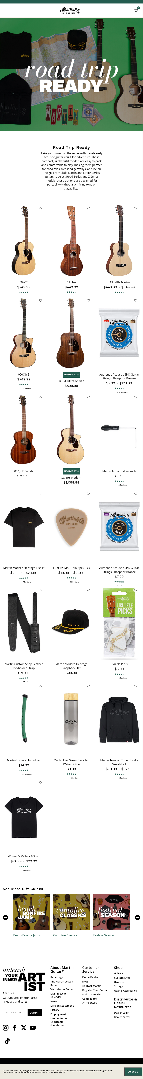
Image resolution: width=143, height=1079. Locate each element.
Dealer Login (121, 1012)
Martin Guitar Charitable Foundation (58, 1022)
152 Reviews (122, 392)
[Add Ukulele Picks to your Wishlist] (135, 589)
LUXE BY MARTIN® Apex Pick (71, 568)
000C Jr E (23, 374)
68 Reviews (122, 485)
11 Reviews (27, 774)
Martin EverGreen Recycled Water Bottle (71, 762)
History (54, 1009)
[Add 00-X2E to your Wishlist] (40, 208)
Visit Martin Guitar (61, 989)
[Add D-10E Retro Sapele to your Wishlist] (88, 300)
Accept (133, 1071)
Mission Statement (62, 1005)
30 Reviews (74, 582)
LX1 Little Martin (119, 282)
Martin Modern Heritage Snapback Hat (71, 666)
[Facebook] (14, 1027)
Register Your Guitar (94, 990)
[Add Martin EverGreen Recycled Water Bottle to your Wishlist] (88, 686)
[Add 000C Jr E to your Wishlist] (40, 300)
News (53, 1001)
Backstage (56, 977)
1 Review (27, 388)
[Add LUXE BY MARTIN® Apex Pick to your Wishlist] (88, 493)
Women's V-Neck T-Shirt (24, 856)
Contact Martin (91, 986)
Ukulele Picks (119, 664)
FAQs (85, 981)
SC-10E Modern (71, 478)
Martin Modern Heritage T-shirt (23, 568)
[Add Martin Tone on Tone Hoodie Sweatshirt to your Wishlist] (135, 686)
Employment (58, 1014)
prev (8, 917)
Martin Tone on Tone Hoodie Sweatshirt (119, 762)
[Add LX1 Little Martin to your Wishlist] (135, 208)
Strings (118, 986)
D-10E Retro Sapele (71, 381)
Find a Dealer (90, 977)
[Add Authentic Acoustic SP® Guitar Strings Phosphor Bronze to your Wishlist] (135, 300)
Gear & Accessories (125, 990)
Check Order (89, 1003)
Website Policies (92, 994)
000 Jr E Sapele (23, 471)
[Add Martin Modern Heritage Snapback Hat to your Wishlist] (88, 589)
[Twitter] (24, 1027)
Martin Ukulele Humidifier (24, 760)
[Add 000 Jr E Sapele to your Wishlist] (40, 397)
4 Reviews (27, 870)
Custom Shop (122, 977)
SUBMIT (35, 1012)
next (135, 917)
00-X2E (24, 282)
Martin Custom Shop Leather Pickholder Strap (24, 666)
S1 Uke (71, 282)
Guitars (118, 973)
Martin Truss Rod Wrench (119, 471)
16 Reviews (122, 778)
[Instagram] (5, 1027)
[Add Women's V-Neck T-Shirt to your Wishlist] (40, 782)
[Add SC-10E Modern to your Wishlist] (88, 397)
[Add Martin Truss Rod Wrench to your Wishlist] (135, 397)
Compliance (89, 998)
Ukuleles (119, 982)
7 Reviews (27, 582)
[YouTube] (33, 1027)
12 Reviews (122, 678)
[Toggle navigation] (6, 10)
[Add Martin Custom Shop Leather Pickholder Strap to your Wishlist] (40, 589)
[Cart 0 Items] (135, 12)
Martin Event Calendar (58, 995)
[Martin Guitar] (70, 10)
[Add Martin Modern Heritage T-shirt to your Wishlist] (40, 493)
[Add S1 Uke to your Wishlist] (88, 208)
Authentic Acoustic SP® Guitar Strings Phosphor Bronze (119, 376)
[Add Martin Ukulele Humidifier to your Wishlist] (40, 686)
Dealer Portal (122, 1017)
